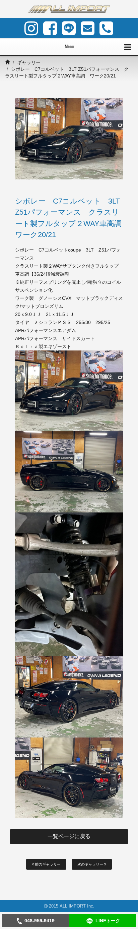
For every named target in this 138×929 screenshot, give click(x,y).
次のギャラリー (90, 864)
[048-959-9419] (106, 28)
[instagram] (31, 28)
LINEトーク (107, 920)
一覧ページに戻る (69, 836)
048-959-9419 (39, 920)
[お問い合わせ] (87, 28)
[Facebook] (50, 28)
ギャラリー (29, 62)
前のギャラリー (47, 864)
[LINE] (69, 28)
